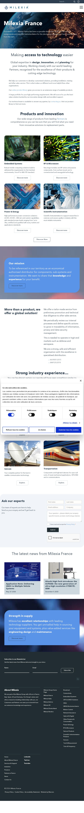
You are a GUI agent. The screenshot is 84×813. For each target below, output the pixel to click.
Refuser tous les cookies (15, 430)
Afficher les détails (70, 423)
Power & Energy (68, 724)
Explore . (22, 435)
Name (6, 668)
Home (6, 757)
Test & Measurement (70, 743)
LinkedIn (27, 757)
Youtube (27, 763)
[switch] (32, 415)
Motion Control (68, 709)
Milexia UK (47, 705)
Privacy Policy (70, 524)
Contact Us (7, 779)
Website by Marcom (47, 792)
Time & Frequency (69, 746)
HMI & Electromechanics (71, 706)
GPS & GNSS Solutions (70, 700)
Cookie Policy (19, 792)
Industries (7, 766)
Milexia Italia (48, 698)
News (6, 776)
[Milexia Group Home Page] (16, 8)
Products (7, 770)
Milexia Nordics (49, 711)
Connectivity (67, 693)
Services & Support (10, 763)
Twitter (27, 760)
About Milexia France (11, 760)
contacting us (56, 102)
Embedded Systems (69, 696)
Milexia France (48, 695)
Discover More (42, 239)
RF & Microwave (68, 728)
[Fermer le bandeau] (80, 380)
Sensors (65, 740)
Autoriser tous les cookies (69, 430)
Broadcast (66, 690)
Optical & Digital (68, 716)
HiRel (65, 703)
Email (34, 668)
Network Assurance (69, 713)
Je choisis (42, 430)
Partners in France (10, 773)
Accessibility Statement (32, 792)
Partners (61, 119)
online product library (19, 90)
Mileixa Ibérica (48, 702)
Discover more (22, 178)
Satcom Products (68, 731)
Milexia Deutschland (50, 708)
